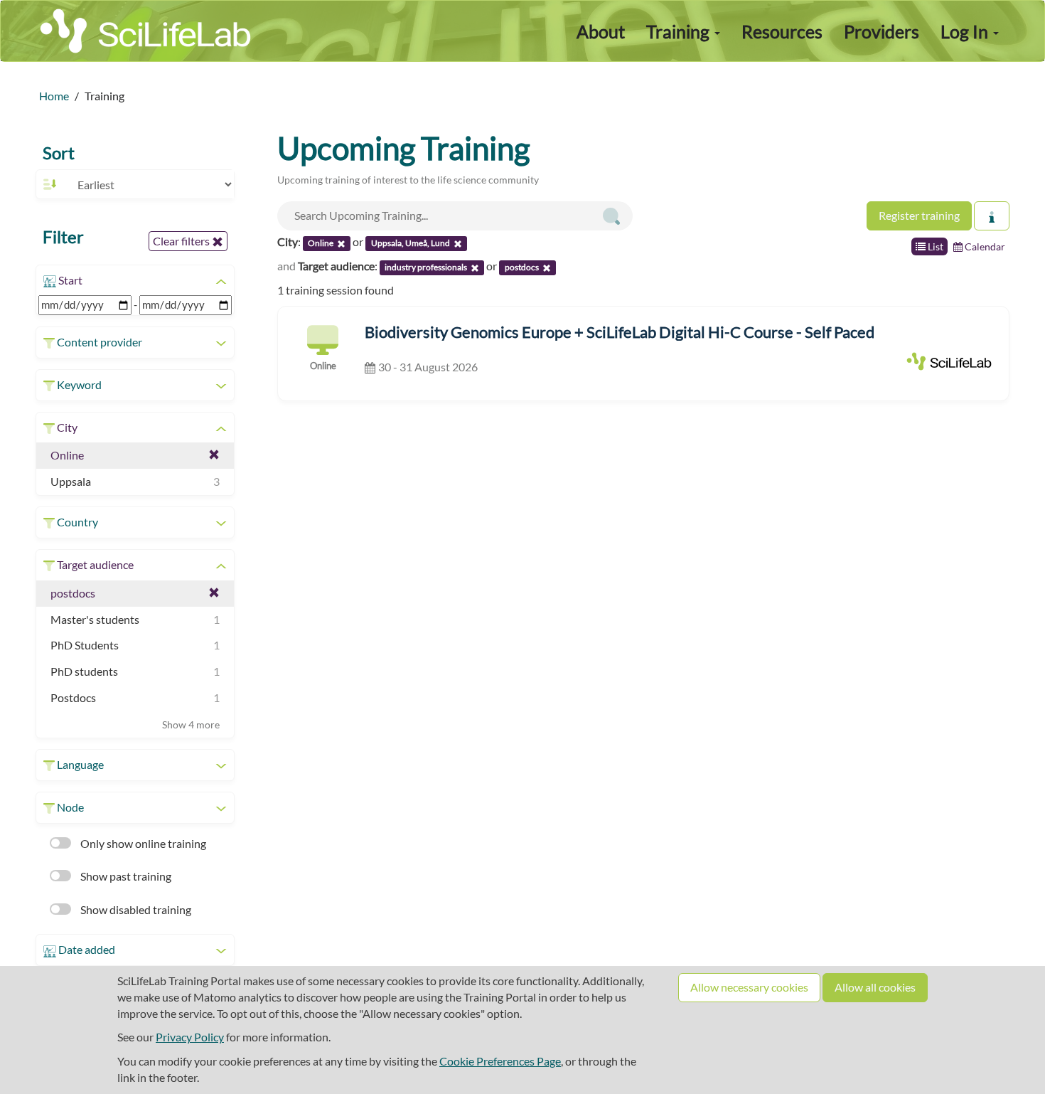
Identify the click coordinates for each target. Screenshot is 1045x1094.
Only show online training (142, 843)
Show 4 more (191, 724)
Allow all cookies (875, 987)
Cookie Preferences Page (500, 1061)
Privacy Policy (190, 1036)
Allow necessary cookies (749, 987)
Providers (881, 31)
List (934, 246)
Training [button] (679, 31)
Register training (919, 215)
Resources (781, 31)
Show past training (124, 876)
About (601, 31)
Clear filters (182, 241)
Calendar (984, 246)
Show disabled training (134, 909)
